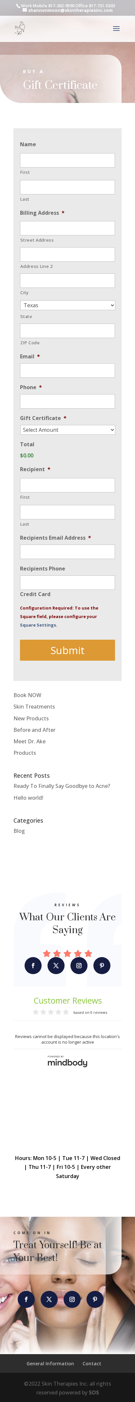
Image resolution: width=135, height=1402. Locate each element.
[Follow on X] (56, 965)
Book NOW (27, 695)
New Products (31, 718)
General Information (50, 1363)
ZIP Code (30, 343)
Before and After (34, 729)
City (24, 292)
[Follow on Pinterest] (101, 965)
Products (24, 752)
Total (27, 444)
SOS (94, 1392)
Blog (19, 830)
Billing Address (42, 213)
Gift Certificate (43, 418)
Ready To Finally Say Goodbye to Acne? (61, 786)
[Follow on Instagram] (78, 965)
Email (30, 356)
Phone (31, 387)
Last (24, 199)
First (25, 172)
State (26, 316)
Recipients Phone (42, 568)
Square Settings (38, 625)
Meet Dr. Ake (29, 741)
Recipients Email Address (55, 537)
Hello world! (28, 797)
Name (28, 144)
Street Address (37, 240)
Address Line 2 (36, 266)
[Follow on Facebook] (33, 965)
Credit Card (35, 594)
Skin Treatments (34, 706)
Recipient (35, 469)
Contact (92, 1363)
